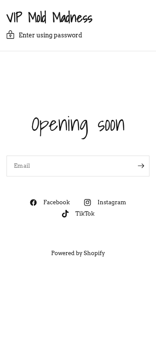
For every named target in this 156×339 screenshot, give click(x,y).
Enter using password (50, 35)
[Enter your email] (141, 166)
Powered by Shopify (78, 253)
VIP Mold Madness (49, 17)
